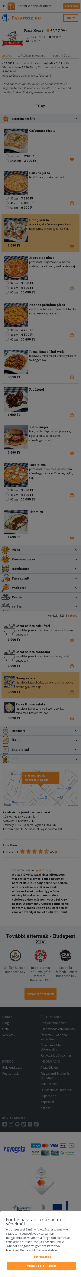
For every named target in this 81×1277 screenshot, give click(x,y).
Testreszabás (41, 1256)
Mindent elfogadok (41, 1266)
